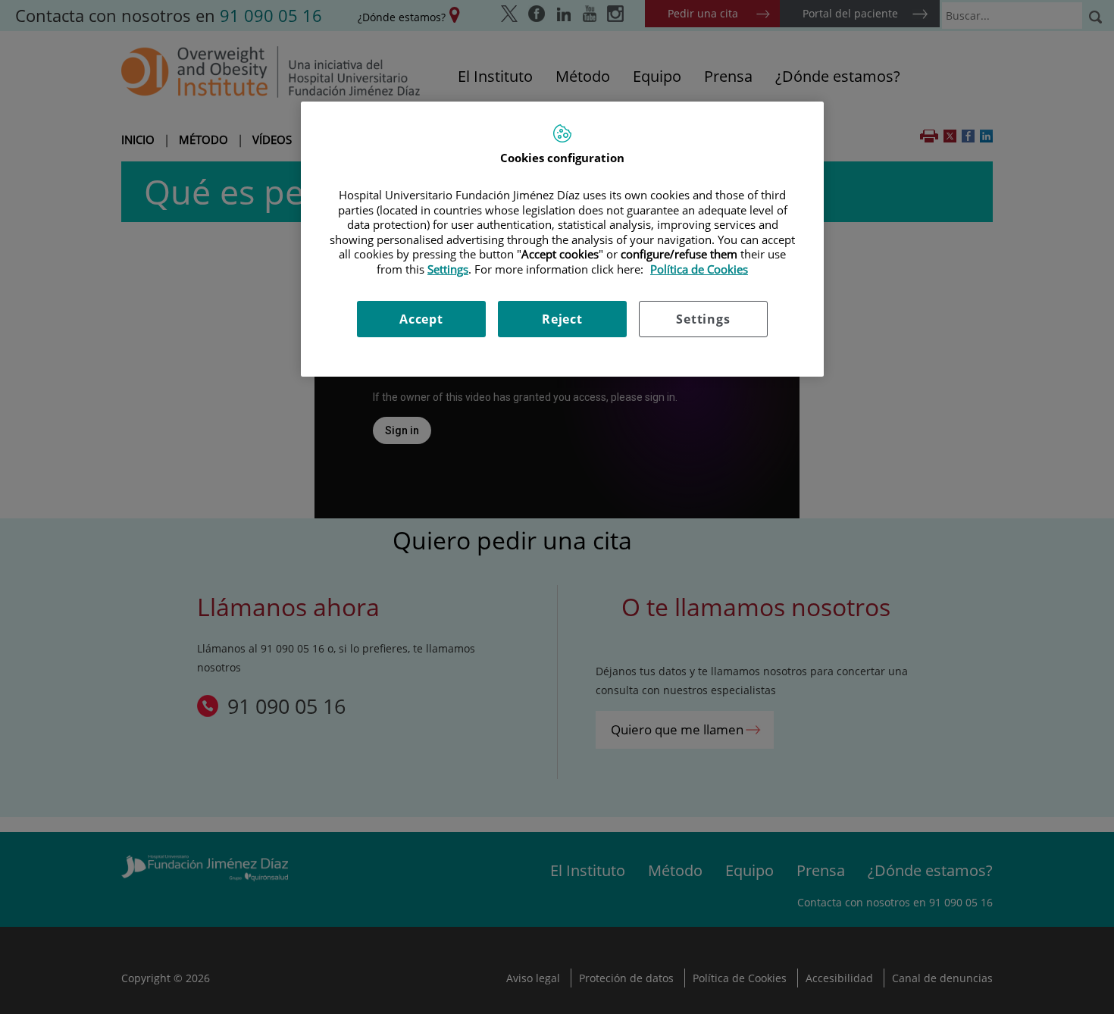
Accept (421, 319)
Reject (562, 319)
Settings (703, 319)
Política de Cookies (699, 269)
